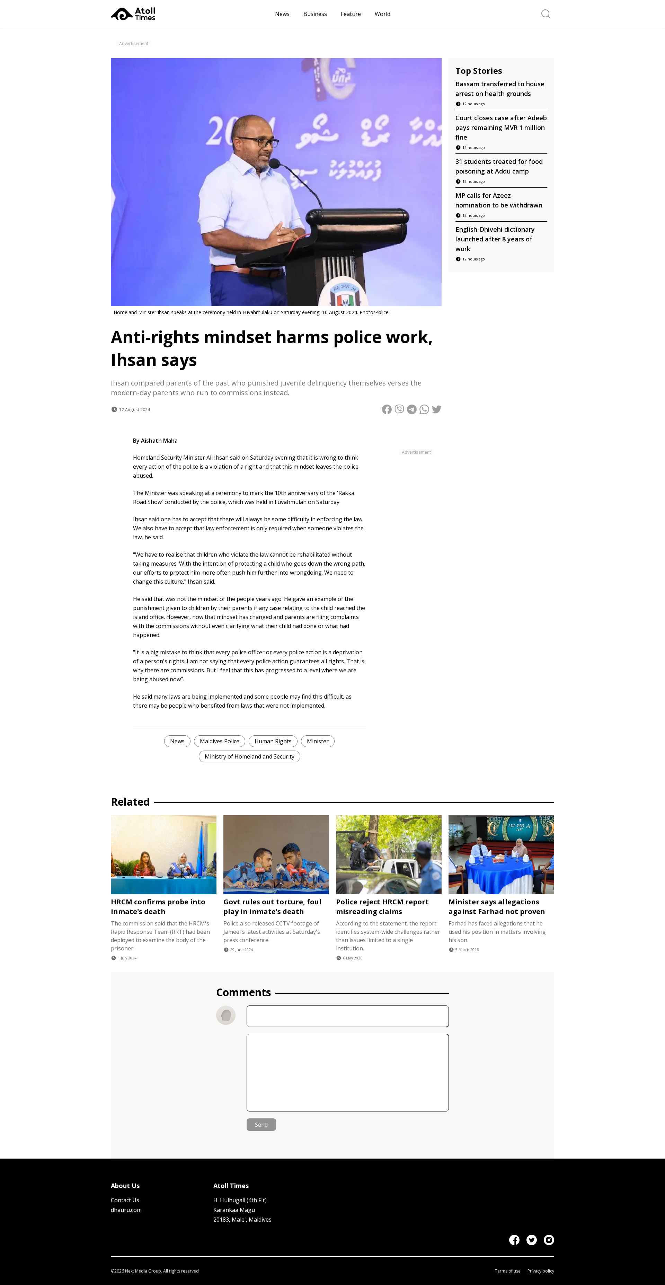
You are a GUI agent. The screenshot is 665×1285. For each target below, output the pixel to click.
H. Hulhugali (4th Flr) (240, 1200)
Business (315, 14)
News (282, 14)
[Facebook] (514, 1240)
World (382, 14)
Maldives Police (219, 741)
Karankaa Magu (234, 1210)
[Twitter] (531, 1240)
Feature (351, 14)
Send (261, 1124)
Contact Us (125, 1200)
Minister (318, 741)
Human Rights (273, 741)
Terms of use (508, 1271)
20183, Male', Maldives (242, 1219)
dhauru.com (126, 1210)
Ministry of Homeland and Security (249, 756)
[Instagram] (549, 1240)
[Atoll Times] (190, 13)
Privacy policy (540, 1271)
